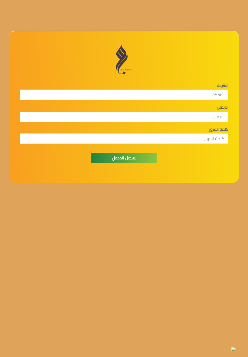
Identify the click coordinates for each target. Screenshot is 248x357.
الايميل (222, 107)
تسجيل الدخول (124, 158)
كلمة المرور (218, 129)
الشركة (222, 85)
